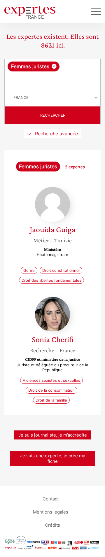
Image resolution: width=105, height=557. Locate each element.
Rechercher (52, 115)
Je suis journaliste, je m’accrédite (52, 435)
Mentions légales (50, 511)
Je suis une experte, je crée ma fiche (52, 458)
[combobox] (52, 74)
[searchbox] (53, 80)
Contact (51, 498)
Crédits (52, 525)
